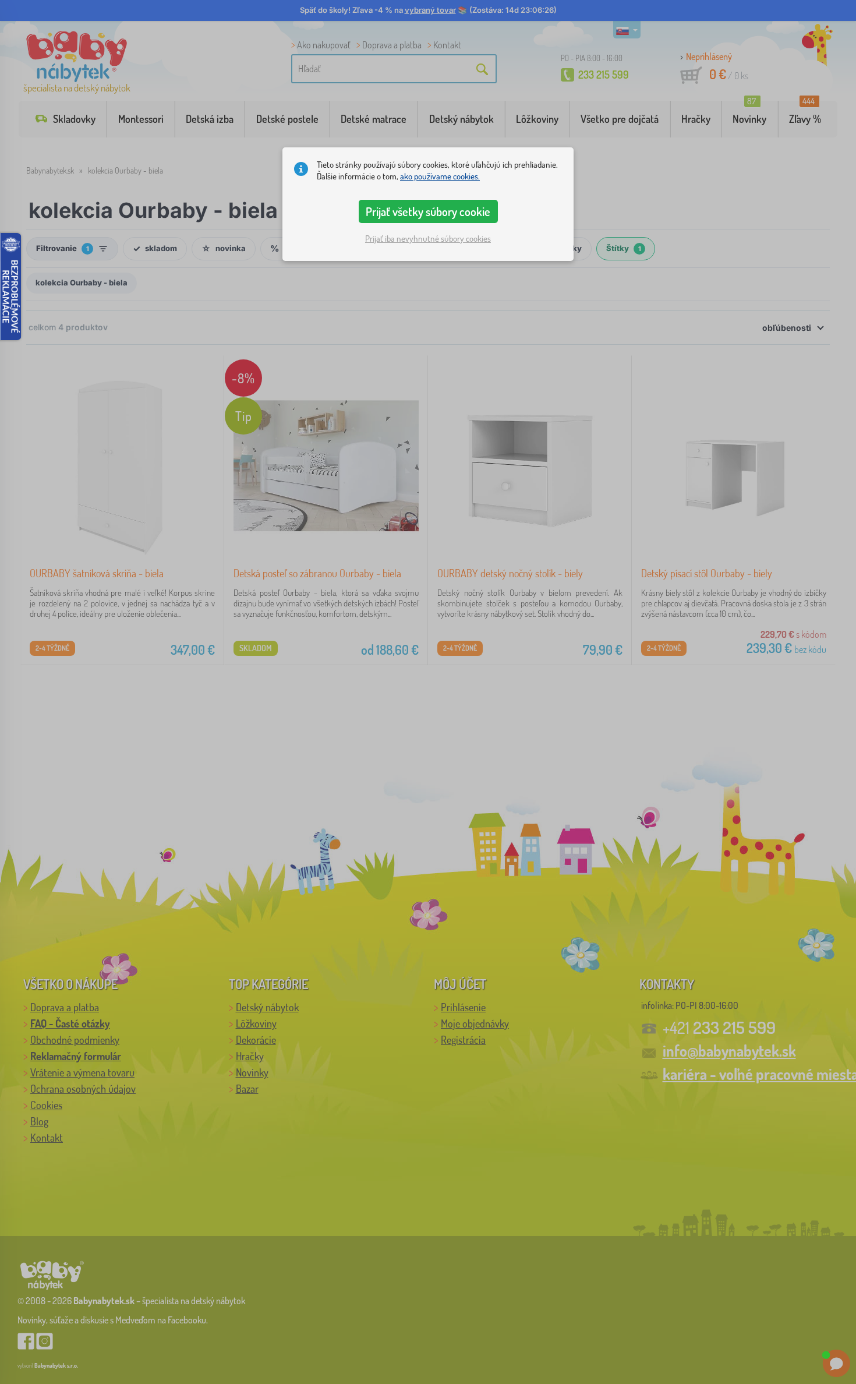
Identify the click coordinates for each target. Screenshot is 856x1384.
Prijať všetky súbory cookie (428, 211)
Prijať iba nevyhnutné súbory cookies (428, 238)
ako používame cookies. (440, 176)
